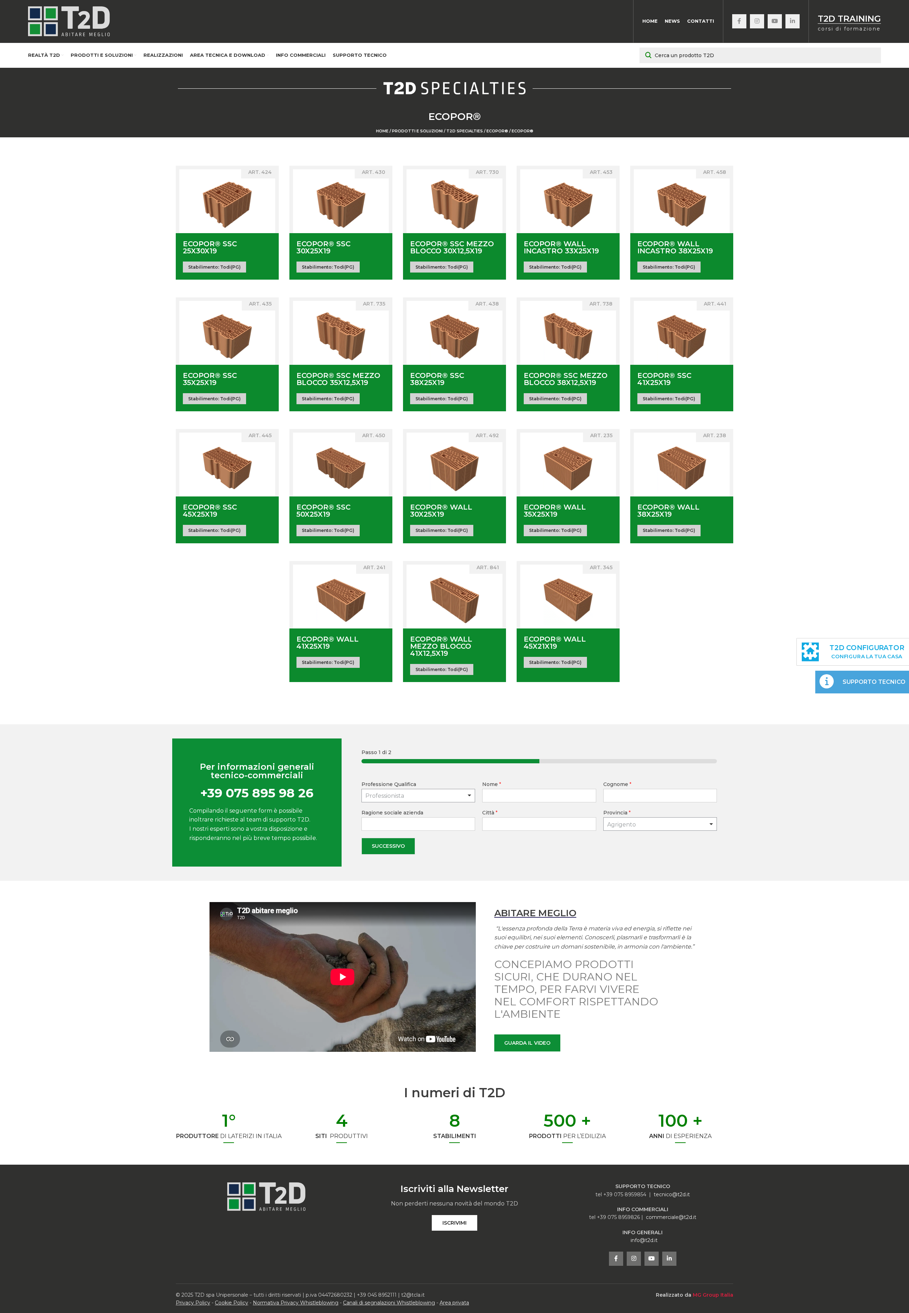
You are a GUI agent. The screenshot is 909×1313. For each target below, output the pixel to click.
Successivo (388, 846)
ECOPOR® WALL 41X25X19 (327, 642)
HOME (382, 130)
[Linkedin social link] (792, 21)
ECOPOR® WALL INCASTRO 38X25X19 (675, 247)
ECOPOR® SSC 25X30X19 (210, 247)
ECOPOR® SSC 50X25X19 (323, 510)
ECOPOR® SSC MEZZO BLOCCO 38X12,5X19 (566, 379)
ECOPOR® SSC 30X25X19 (323, 247)
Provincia (617, 812)
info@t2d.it (644, 1240)
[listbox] (418, 795)
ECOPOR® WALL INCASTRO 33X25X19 (561, 247)
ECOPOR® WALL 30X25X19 (441, 510)
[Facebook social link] (739, 21)
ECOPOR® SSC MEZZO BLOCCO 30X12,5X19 (452, 247)
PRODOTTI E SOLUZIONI (417, 130)
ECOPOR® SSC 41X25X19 (664, 379)
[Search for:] (760, 55)
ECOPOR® (497, 130)
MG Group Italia (713, 1295)
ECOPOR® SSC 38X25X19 (437, 379)
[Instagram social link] (757, 21)
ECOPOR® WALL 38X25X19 (668, 510)
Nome (491, 784)
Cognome (617, 784)
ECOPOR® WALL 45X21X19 (555, 642)
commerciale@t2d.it (671, 1217)
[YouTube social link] (775, 21)
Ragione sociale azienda (392, 812)
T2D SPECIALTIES (464, 130)
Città (489, 812)
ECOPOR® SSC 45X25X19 (210, 510)
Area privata (454, 1303)
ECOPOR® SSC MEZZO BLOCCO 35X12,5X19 (338, 379)
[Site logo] (69, 21)
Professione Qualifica (388, 784)
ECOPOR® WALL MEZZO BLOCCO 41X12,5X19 (441, 646)
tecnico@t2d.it (672, 1194)
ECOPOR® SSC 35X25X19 (210, 379)
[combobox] (660, 824)
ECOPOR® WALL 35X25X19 (555, 510)
